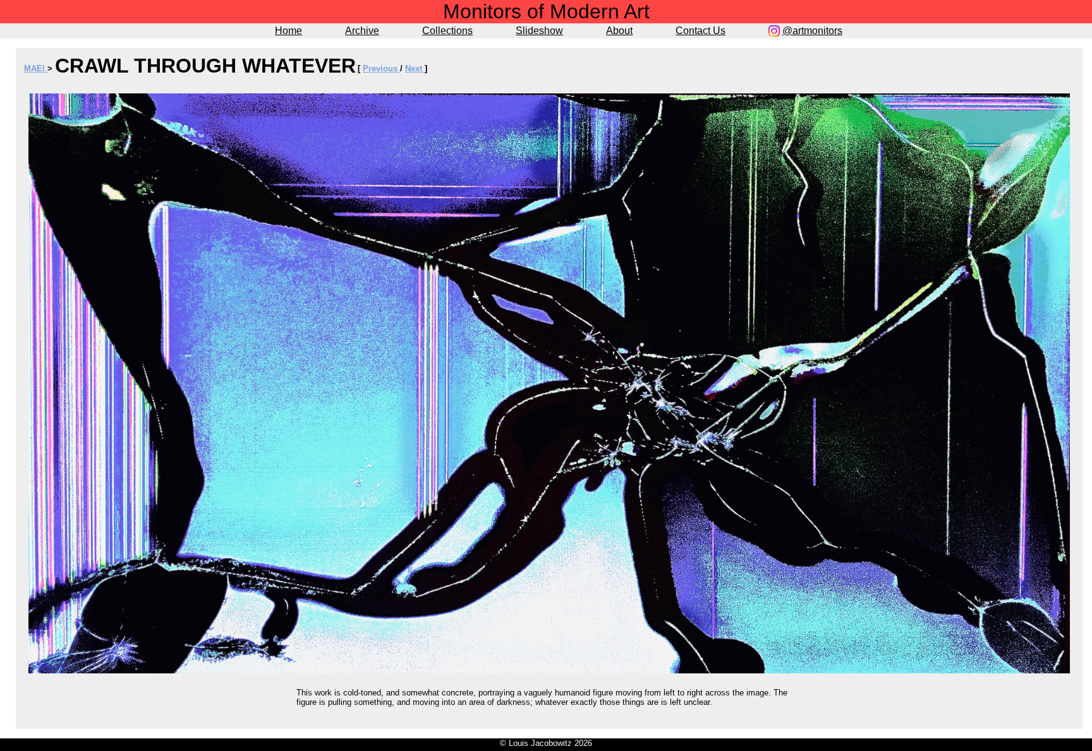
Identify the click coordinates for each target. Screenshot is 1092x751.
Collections (447, 30)
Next (415, 68)
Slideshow (539, 30)
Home (288, 30)
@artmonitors (812, 30)
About (619, 30)
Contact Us (700, 30)
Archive (362, 30)
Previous (381, 68)
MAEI (35, 68)
